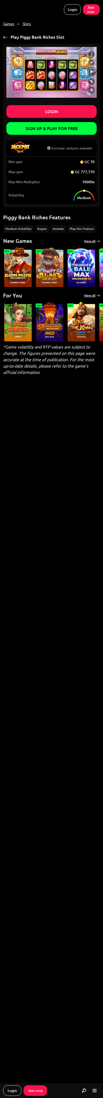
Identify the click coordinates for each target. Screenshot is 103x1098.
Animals (58, 228)
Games (8, 24)
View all (90, 241)
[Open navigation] (94, 1090)
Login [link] (72, 9)
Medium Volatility (18, 228)
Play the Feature (82, 228)
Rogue (42, 228)
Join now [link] (90, 9)
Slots (27, 24)
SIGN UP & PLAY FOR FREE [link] (52, 128)
